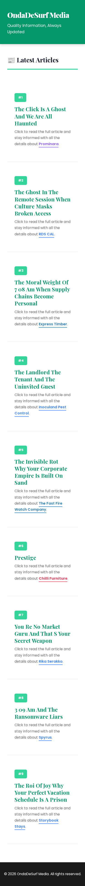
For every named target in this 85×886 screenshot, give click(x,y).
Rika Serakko (51, 661)
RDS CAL (46, 234)
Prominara (48, 143)
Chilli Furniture (53, 578)
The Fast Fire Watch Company (38, 506)
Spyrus (45, 737)
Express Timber (53, 324)
